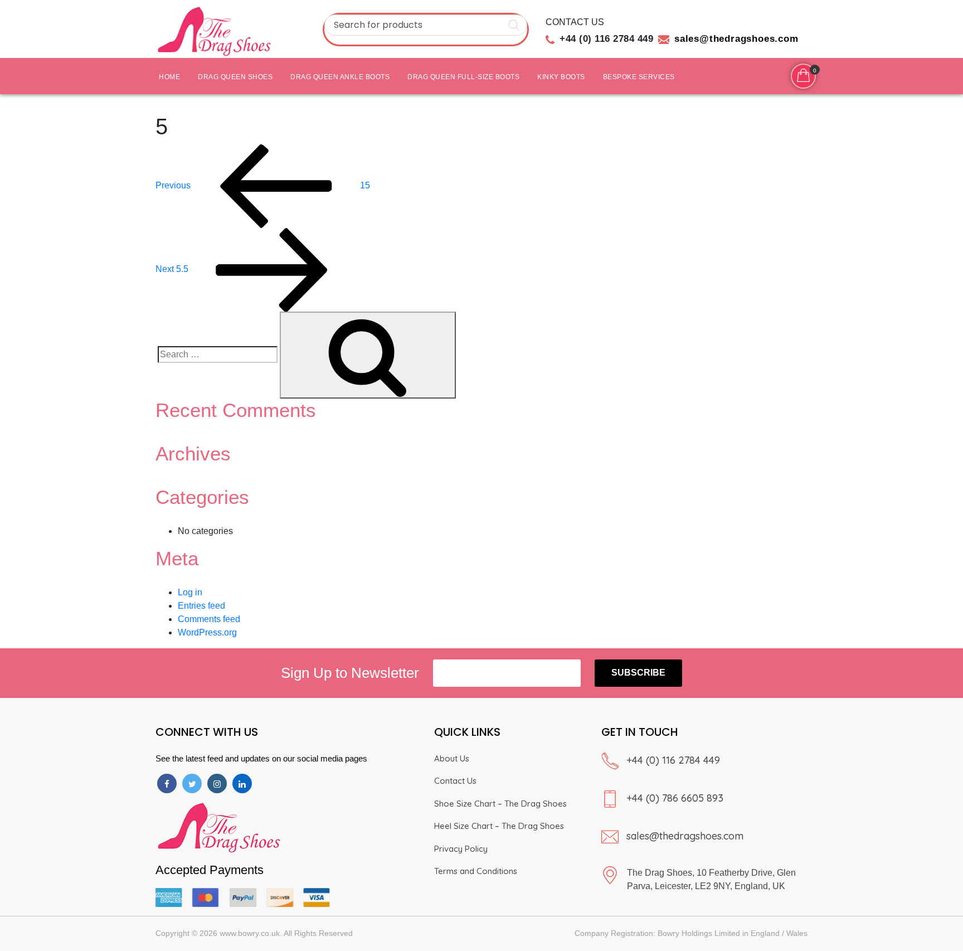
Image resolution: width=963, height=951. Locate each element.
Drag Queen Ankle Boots (340, 77)
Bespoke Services (639, 77)
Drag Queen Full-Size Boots (463, 77)
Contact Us (455, 780)
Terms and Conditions (475, 871)
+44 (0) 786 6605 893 (674, 798)
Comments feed (209, 619)
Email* (514, 673)
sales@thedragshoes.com (684, 835)
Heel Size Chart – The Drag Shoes (499, 826)
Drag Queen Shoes (235, 77)
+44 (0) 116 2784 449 (673, 760)
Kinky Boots (561, 77)
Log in (190, 592)
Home (169, 77)
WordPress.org (207, 632)
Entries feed (201, 605)
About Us (451, 758)
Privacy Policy (461, 848)
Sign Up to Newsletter (350, 672)
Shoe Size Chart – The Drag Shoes (500, 803)
